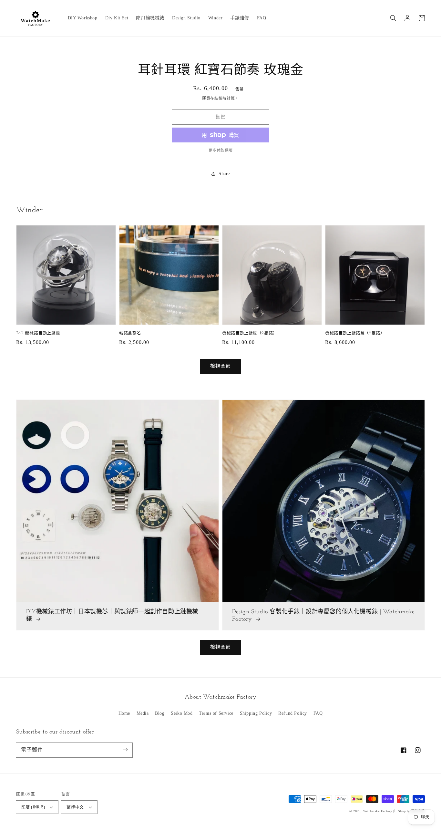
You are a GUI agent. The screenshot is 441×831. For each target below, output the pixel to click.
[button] (393, 18)
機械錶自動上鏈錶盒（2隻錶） (355, 333)
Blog (159, 713)
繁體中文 (75, 807)
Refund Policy (292, 713)
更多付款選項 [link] (221, 150)
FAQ (318, 713)
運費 (206, 98)
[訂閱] (125, 750)
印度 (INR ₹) (33, 807)
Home (124, 713)
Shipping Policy (256, 713)
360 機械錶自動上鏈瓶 (38, 333)
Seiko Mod (181, 713)
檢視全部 (220, 646)
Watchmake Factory (377, 811)
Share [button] (224, 173)
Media (143, 713)
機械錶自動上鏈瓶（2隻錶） (249, 333)
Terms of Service (216, 713)
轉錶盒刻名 (130, 333)
